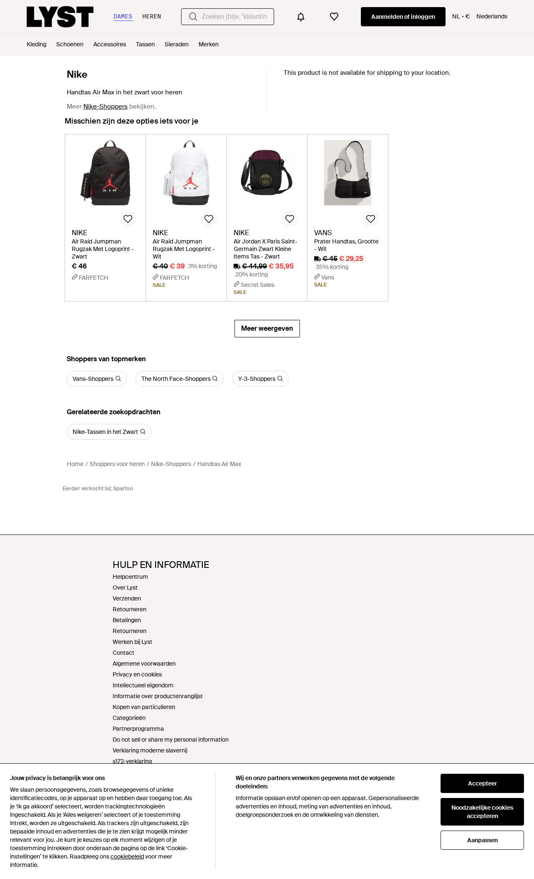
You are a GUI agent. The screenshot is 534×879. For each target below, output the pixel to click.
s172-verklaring (132, 761)
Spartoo (123, 488)
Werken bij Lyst (132, 642)
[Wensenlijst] (334, 16)
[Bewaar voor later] (128, 218)
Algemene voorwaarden (144, 663)
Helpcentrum (130, 576)
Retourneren (129, 609)
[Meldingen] (300, 16)
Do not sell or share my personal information (171, 739)
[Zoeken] (193, 17)
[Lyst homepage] (60, 17)
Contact (123, 652)
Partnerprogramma (138, 728)
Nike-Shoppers (105, 106)
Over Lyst (125, 587)
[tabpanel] (267, 235)
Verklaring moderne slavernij (150, 750)
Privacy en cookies (137, 674)
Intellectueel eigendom (143, 685)
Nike (77, 74)
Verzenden (127, 598)
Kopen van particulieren (144, 707)
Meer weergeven (267, 328)
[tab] (132, 125)
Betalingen (127, 620)
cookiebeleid (127, 856)
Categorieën (129, 718)
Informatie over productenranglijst (158, 696)
